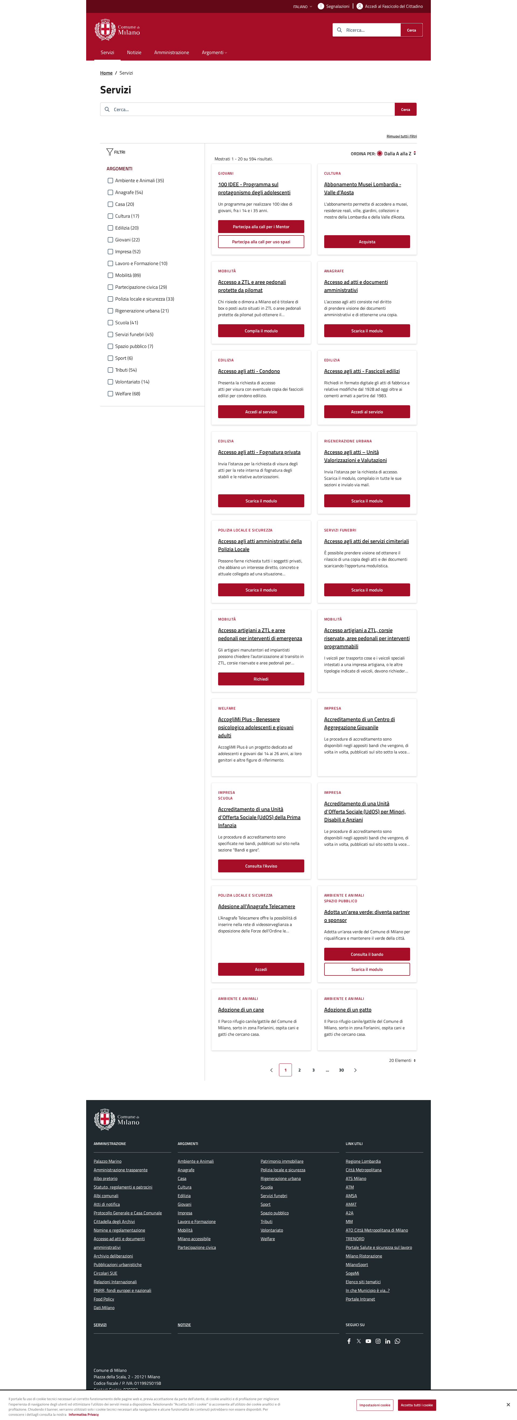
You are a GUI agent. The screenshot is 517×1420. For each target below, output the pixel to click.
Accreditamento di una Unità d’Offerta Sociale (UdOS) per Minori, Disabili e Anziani (365, 811)
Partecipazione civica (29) (141, 287)
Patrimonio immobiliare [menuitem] (282, 1161)
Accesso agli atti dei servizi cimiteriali (366, 541)
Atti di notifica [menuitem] (107, 1204)
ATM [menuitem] (350, 1187)
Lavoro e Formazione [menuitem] (197, 1221)
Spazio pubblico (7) (134, 346)
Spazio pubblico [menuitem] (275, 1213)
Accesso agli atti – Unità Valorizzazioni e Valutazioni (355, 456)
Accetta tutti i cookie (417, 1405)
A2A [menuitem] (350, 1213)
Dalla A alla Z (397, 153)
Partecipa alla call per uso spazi (261, 241)
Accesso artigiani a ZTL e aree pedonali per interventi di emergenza (260, 634)
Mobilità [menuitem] (185, 1230)
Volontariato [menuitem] (272, 1230)
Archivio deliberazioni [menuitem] (113, 1256)
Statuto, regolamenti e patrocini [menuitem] (123, 1187)
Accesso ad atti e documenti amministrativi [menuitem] (119, 1242)
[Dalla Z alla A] (415, 153)
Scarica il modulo (367, 330)
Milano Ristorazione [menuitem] (364, 1256)
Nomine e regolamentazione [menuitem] (119, 1230)
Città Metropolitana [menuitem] (364, 1170)
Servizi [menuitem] (107, 52)
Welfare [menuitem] (268, 1238)
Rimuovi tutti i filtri (402, 136)
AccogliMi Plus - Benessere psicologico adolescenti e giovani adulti (256, 727)
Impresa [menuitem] (185, 1213)
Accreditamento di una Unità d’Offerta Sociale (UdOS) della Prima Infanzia (259, 817)
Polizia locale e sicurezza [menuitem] (283, 1170)
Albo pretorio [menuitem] (105, 1178)
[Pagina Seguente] (355, 1069)
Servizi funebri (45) (134, 334)
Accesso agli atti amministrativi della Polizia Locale (260, 545)
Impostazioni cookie (374, 1405)
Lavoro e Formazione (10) (141, 263)
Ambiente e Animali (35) (139, 180)
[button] (303, 7)
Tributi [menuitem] (267, 1221)
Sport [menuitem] (266, 1204)
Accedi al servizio (261, 411)
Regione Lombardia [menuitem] (363, 1161)
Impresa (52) (128, 251)
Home (106, 72)
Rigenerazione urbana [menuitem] (281, 1178)
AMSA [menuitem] (351, 1195)
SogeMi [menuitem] (352, 1273)
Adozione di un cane (241, 1010)
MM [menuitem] (349, 1221)
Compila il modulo (261, 330)
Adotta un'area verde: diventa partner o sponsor (367, 916)
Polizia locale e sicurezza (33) (144, 298)
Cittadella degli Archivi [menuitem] (114, 1221)
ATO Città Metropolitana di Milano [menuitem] (377, 1230)
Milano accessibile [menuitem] (194, 1238)
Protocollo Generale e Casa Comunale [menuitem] (128, 1213)
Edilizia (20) (127, 227)
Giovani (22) (127, 239)
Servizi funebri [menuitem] (274, 1195)
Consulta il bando (367, 954)
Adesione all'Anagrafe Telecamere (256, 906)
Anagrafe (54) (129, 192)
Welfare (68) (127, 393)
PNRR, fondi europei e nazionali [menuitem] (122, 1290)
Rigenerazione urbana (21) (142, 310)
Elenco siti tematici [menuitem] (363, 1281)
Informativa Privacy (84, 1414)
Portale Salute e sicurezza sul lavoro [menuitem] (379, 1247)
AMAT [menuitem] (351, 1204)
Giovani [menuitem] (184, 1204)
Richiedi (261, 679)
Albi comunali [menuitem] (106, 1195)
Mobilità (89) (128, 275)
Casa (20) (124, 204)
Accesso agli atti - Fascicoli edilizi (362, 371)
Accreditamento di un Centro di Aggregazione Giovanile (359, 723)
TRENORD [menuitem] (355, 1238)
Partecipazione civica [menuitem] (197, 1247)
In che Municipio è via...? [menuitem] (368, 1290)
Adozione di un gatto (348, 1010)
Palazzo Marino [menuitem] (107, 1161)
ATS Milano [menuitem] (356, 1178)
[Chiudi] (508, 1405)
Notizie (184, 1324)
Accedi (261, 969)
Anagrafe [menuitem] (186, 1170)
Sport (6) (124, 358)
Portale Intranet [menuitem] (360, 1299)
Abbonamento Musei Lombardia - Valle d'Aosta (362, 188)
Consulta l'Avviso (261, 866)
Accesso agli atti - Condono (249, 371)
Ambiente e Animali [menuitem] (196, 1161)
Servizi (100, 1324)
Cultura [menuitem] (184, 1187)
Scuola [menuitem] (267, 1187)
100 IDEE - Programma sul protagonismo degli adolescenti (254, 188)
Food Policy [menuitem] (104, 1299)
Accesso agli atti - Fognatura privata (259, 452)
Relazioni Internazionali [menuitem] (115, 1281)
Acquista (367, 241)
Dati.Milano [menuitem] (104, 1307)
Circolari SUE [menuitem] (105, 1273)
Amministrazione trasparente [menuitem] (121, 1170)
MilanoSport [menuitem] (357, 1264)
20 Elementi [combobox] (401, 1060)
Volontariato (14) (132, 381)
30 (341, 1070)
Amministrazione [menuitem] (171, 52)
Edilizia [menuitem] (184, 1195)
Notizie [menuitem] (134, 52)
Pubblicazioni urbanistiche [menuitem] (118, 1264)
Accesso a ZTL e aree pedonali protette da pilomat (252, 286)
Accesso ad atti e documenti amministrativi (356, 286)
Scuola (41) (126, 322)
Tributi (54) (126, 370)
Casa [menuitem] (182, 1178)
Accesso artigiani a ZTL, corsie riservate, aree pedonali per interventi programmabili (367, 638)
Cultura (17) (127, 216)
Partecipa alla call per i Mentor (261, 226)
